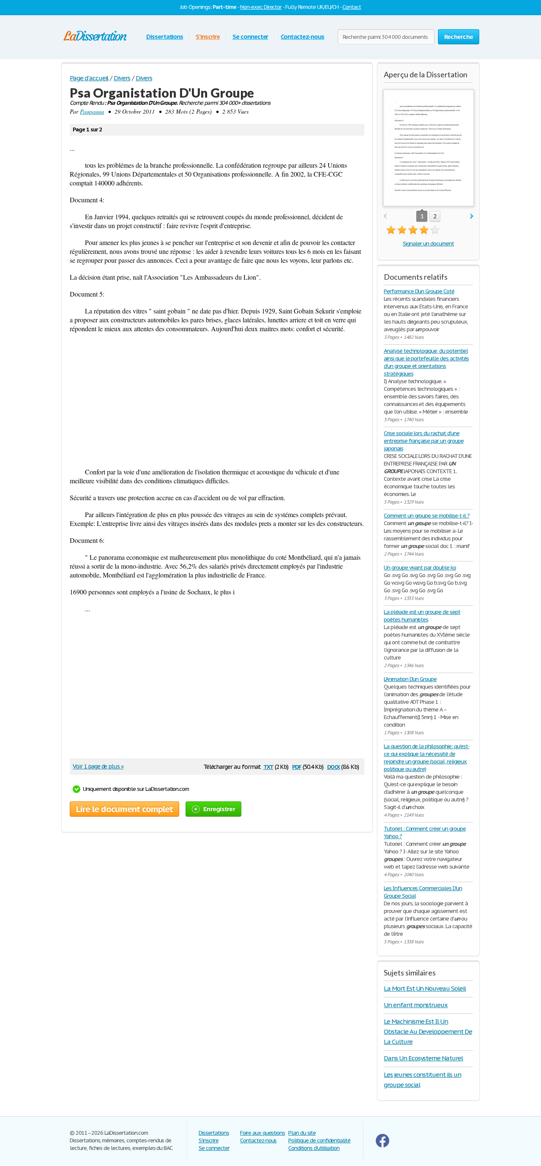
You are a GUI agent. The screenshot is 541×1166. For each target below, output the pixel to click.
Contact (351, 7)
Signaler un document (428, 243)
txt (268, 766)
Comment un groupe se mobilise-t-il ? (427, 515)
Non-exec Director (260, 7)
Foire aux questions (262, 1132)
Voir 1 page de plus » (98, 766)
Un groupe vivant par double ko (420, 567)
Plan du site (302, 1132)
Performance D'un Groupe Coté (419, 291)
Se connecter (250, 37)
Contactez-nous (302, 37)
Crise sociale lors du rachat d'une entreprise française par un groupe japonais (424, 441)
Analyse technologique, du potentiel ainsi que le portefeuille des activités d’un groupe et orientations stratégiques (426, 362)
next (472, 216)
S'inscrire (208, 37)
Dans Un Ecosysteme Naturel (423, 1058)
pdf (296, 766)
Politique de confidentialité (319, 1140)
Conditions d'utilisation (313, 1148)
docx (333, 766)
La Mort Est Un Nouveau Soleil (425, 988)
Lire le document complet (124, 809)
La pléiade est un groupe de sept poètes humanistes (422, 615)
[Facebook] (382, 1145)
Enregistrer (219, 809)
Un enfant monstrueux (416, 1005)
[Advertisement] (217, 400)
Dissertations (164, 37)
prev (385, 216)
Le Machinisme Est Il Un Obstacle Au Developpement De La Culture (428, 1031)
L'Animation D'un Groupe (410, 679)
